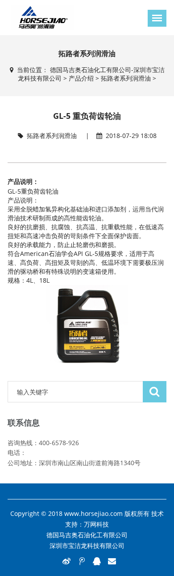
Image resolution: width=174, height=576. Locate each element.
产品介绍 (81, 78)
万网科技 (96, 524)
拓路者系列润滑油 (126, 78)
